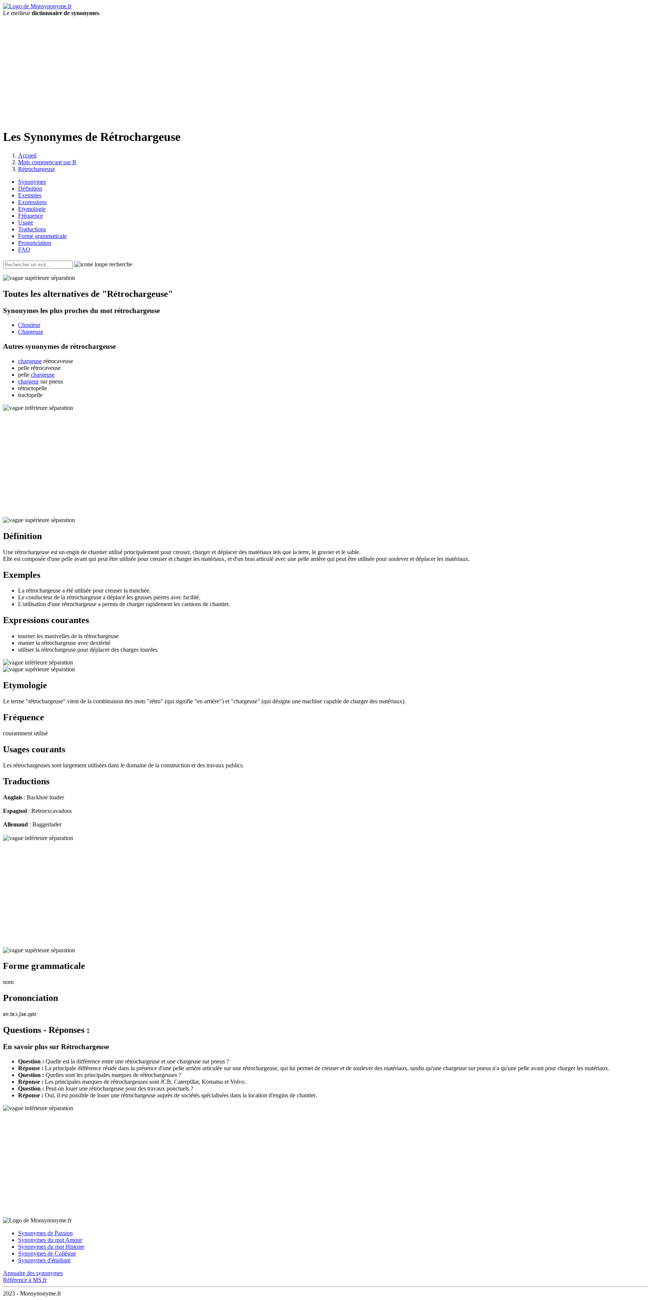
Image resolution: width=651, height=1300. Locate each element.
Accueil (27, 155)
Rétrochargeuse (36, 169)
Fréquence (30, 215)
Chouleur (29, 325)
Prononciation (34, 243)
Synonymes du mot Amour (50, 1240)
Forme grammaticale (42, 236)
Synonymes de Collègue (47, 1253)
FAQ (24, 249)
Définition (30, 188)
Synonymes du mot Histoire (51, 1246)
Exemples (29, 195)
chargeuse (30, 361)
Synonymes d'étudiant (44, 1260)
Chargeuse (30, 331)
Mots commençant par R (47, 162)
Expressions (32, 202)
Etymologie (32, 209)
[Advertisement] (325, 69)
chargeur (28, 381)
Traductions (32, 229)
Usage (25, 222)
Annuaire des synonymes (33, 1273)
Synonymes (32, 182)
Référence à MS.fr (25, 1280)
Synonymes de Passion (45, 1233)
